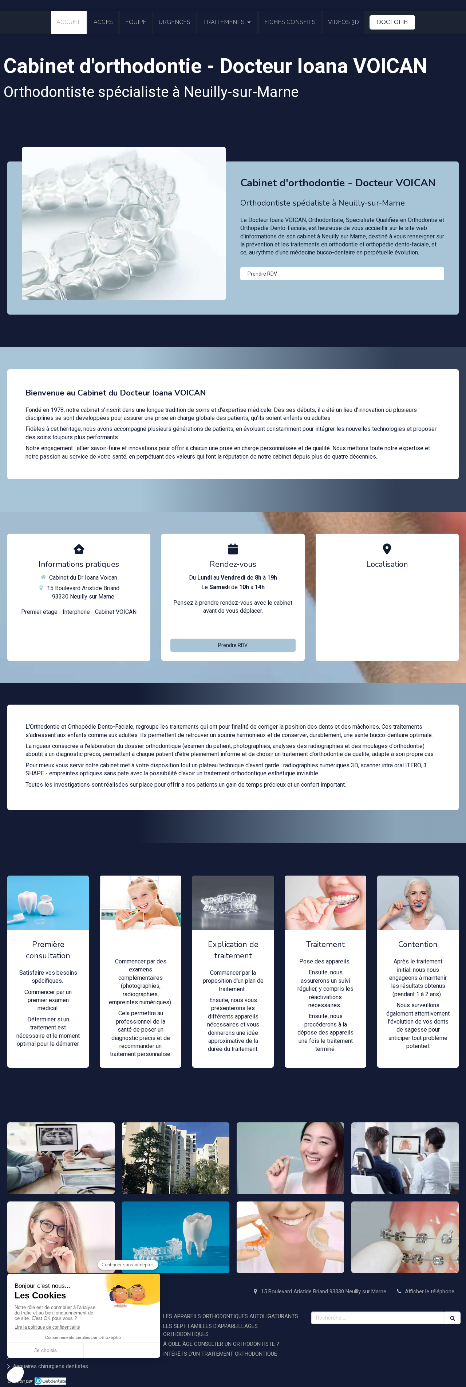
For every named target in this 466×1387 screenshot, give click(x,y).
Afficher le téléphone (237, 626)
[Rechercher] (453, 1318)
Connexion (445, 1380)
